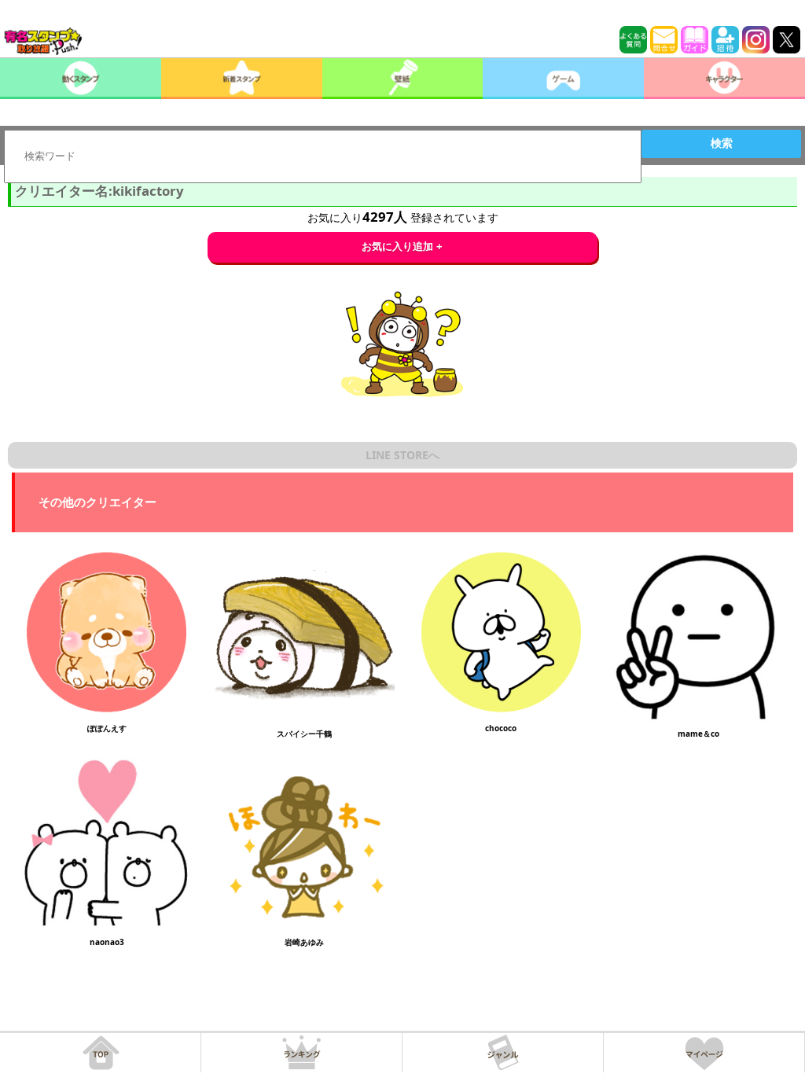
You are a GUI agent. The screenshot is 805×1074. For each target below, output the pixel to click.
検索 (722, 143)
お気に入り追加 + (402, 246)
